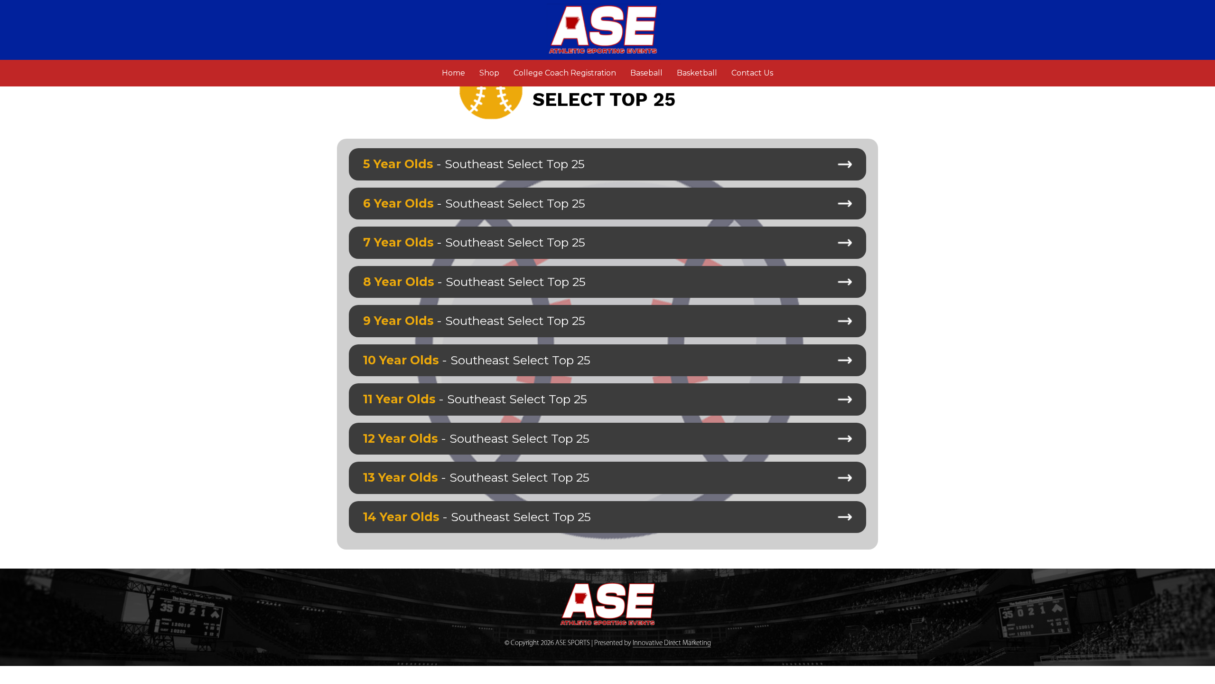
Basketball (697, 72)
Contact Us (752, 72)
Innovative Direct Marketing (672, 643)
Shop (489, 72)
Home (457, 72)
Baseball (646, 72)
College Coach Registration (565, 72)
